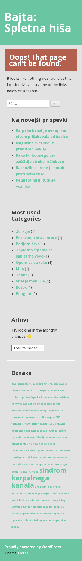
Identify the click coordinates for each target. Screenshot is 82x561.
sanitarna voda (28, 471)
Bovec (34, 383)
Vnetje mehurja (30, 281)
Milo (20, 268)
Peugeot (24, 293)
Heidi (23, 553)
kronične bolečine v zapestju (29, 410)
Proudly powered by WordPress (33, 546)
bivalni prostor (20, 383)
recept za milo (43, 464)
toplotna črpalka (41, 506)
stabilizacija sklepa (37, 493)
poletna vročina (48, 450)
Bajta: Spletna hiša (38, 22)
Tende (22, 274)
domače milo (57, 390)
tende (27, 506)
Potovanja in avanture (36, 237)
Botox (21, 287)
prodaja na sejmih (57, 457)
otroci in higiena (21, 443)
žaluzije (28, 520)
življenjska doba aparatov (50, 520)
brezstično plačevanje (53, 383)
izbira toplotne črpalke (25, 397)
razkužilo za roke (22, 464)
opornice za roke (57, 437)
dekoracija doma (22, 390)
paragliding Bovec (44, 443)
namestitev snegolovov (39, 423)
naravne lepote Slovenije (41, 430)
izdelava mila (49, 397)
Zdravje (23, 231)
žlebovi (15, 526)
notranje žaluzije (34, 437)
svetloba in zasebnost (25, 500)
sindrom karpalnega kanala (39, 478)
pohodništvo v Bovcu (24, 450)
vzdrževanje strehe (38, 513)
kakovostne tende (48, 404)
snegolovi (41, 486)
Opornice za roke (31, 262)
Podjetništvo (28, 243)
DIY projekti (41, 390)
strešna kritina (59, 493)
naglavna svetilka (35, 417)
